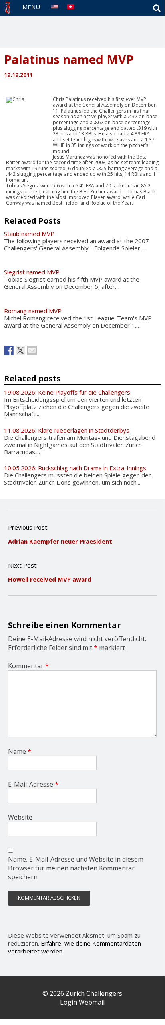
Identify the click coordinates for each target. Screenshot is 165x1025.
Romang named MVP (33, 311)
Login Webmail (82, 1002)
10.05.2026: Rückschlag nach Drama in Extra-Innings (75, 468)
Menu (31, 7)
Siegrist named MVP (32, 272)
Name (19, 751)
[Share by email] (32, 350)
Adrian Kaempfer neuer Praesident (60, 541)
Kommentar (28, 665)
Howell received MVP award (49, 579)
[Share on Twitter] (20, 350)
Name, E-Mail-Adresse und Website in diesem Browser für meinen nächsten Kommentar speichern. (75, 868)
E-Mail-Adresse (33, 784)
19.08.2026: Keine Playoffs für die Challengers (67, 392)
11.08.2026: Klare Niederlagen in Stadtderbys (66, 430)
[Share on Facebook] (9, 350)
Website (20, 817)
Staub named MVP (29, 234)
